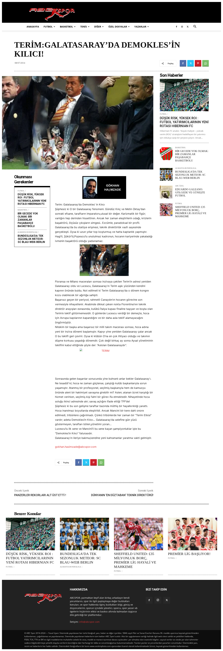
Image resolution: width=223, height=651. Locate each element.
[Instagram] (182, 27)
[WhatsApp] (205, 63)
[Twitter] (187, 27)
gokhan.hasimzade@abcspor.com (75, 446)
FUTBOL (48, 26)
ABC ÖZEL (179, 186)
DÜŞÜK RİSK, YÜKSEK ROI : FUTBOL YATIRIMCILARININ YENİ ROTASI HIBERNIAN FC (32, 199)
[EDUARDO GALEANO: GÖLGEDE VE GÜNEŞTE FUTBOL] (166, 192)
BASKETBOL (66, 26)
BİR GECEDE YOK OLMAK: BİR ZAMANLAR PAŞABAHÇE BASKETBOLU (28, 220)
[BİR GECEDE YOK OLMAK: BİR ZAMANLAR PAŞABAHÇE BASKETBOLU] (166, 153)
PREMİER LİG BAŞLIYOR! (189, 554)
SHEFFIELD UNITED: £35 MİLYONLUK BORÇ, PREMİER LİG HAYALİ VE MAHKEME (135, 560)
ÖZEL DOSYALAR (117, 26)
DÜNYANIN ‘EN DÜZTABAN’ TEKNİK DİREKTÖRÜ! (122, 495)
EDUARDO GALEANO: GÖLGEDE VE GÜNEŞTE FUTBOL (190, 192)
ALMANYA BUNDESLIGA (27, 232)
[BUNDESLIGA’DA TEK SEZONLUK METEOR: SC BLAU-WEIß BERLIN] (166, 174)
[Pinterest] (198, 63)
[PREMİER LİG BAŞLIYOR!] (192, 534)
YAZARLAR (140, 26)
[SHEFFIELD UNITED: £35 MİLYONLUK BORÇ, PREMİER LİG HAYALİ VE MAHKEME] (166, 209)
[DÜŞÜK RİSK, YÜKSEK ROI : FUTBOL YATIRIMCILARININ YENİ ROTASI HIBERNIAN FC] (184, 95)
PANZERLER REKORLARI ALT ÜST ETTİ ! (40, 495)
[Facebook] (176, 27)
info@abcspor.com (89, 621)
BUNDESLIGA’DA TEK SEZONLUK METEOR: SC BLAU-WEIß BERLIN (31, 239)
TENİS (83, 26)
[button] (195, 26)
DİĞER (97, 26)
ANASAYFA (33, 26)
